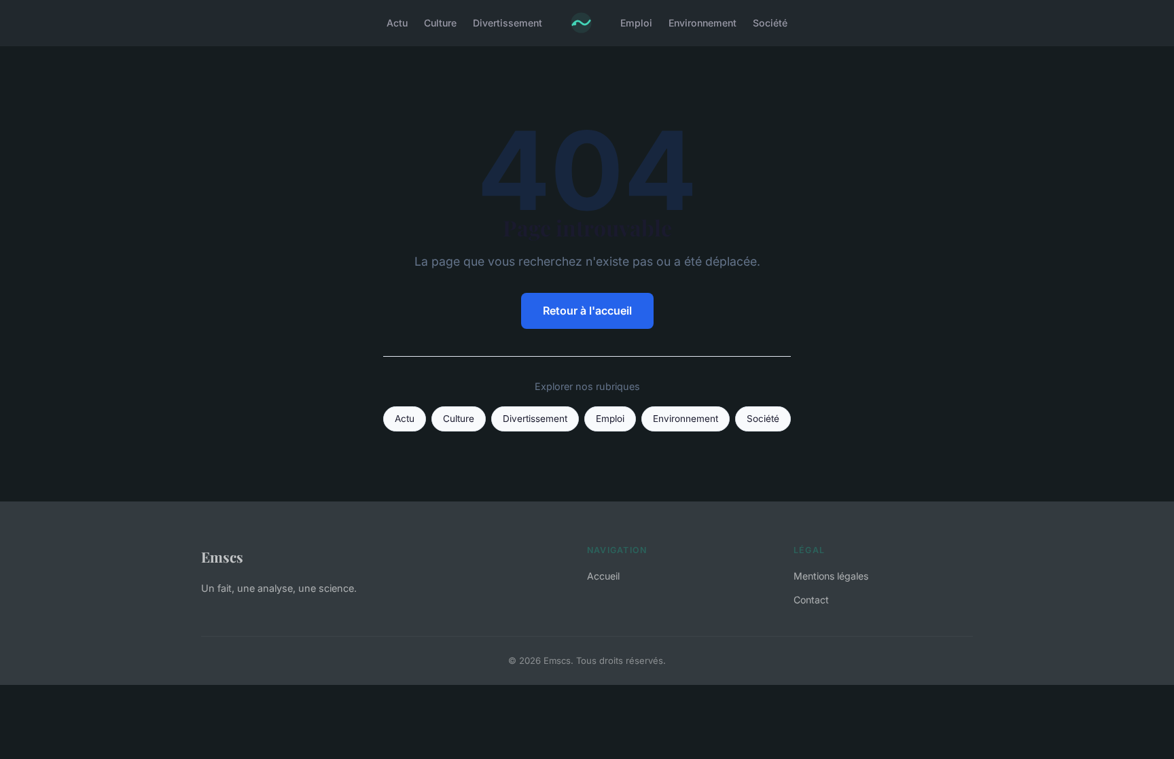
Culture (440, 23)
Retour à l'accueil (587, 310)
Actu (397, 23)
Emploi (636, 23)
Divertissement (507, 23)
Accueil (603, 576)
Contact (811, 599)
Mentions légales (831, 576)
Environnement (702, 23)
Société (770, 23)
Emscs (222, 556)
